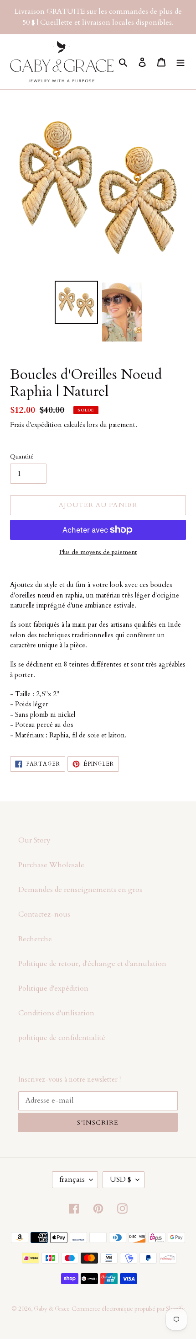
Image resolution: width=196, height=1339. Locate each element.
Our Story (34, 840)
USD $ (120, 1179)
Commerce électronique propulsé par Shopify (128, 1309)
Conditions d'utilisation (56, 1013)
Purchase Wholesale (51, 865)
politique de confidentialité (61, 1038)
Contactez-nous (44, 914)
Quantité (22, 456)
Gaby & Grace (52, 1309)
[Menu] (180, 62)
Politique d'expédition (53, 988)
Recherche (35, 939)
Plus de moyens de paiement (98, 552)
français (72, 1179)
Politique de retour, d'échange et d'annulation (92, 964)
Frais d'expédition (36, 424)
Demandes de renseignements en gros (80, 890)
